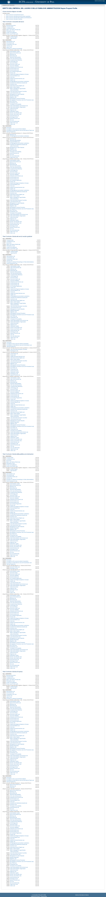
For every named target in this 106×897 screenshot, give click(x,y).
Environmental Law (14, 68)
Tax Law (12, 120)
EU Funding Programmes (15, 71)
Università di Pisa (37, 895)
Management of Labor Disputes (17, 94)
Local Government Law (15, 92)
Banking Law (13, 54)
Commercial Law (10, 43)
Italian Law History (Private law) (13, 29)
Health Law (12, 80)
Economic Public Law (15, 64)
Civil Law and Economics (15, 58)
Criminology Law (14, 61)
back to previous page (100, 0)
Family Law (12, 72)
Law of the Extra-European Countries (18, 91)
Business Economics (11, 25)
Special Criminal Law (15, 118)
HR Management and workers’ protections (19, 81)
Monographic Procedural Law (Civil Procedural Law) (22, 100)
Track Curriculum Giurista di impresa (14, 19)
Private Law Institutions (11, 32)
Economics (8, 243)
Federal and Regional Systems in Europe (19, 74)
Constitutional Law (10, 28)
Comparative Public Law (11, 259)
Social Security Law (14, 115)
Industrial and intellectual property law (18, 82)
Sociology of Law (14, 117)
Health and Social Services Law (17, 78)
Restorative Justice (14, 111)
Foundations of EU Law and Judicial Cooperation (17, 343)
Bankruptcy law (13, 55)
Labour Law (9, 47)
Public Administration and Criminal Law (19, 105)
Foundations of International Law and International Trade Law (20, 130)
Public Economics (14, 108)
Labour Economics (14, 90)
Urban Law (12, 124)
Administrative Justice (15, 51)
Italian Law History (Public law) (13, 244)
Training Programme (10, 131)
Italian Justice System (15, 87)
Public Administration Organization (18, 107)
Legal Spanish (13, 38)
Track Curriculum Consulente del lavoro (15, 14)
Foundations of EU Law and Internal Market (16, 129)
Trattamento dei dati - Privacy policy (39, 896)
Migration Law (13, 97)
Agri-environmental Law (15, 52)
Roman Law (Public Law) (15, 114)
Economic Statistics (14, 65)
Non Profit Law (13, 101)
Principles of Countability (15, 104)
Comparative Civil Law (11, 44)
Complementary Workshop (16, 60)
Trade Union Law (14, 122)
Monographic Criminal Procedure (17, 98)
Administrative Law (10, 41)
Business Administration (15, 57)
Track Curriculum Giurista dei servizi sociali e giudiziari (18, 16)
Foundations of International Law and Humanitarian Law (19, 345)
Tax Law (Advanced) (14, 121)
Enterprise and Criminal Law (16, 67)
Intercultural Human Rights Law (17, 85)
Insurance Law (13, 84)
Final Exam (8, 127)
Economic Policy (13, 62)
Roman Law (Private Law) (12, 34)
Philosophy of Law (10, 31)
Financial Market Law (15, 75)
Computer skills (9, 26)
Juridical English (13, 36)
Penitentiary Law (14, 102)
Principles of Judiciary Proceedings (14, 48)
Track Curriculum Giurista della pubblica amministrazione (19, 17)
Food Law (12, 77)
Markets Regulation (14, 95)
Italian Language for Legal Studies (18, 88)
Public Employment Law (11, 263)
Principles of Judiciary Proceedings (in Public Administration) (20, 262)
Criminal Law (9, 45)
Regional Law (13, 110)
